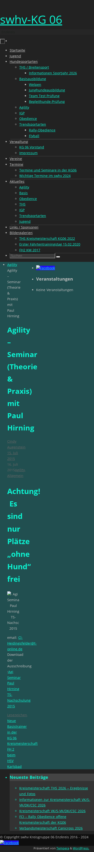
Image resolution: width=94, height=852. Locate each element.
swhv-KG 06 (31, 19)
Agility (12, 264)
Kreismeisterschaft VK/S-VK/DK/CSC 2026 (52, 811)
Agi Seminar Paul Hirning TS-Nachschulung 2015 (19, 689)
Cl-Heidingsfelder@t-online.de (22, 643)
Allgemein (15, 475)
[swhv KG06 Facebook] (45, 268)
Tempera (62, 848)
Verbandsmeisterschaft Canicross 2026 (51, 828)
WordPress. (81, 848)
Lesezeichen (17, 715)
